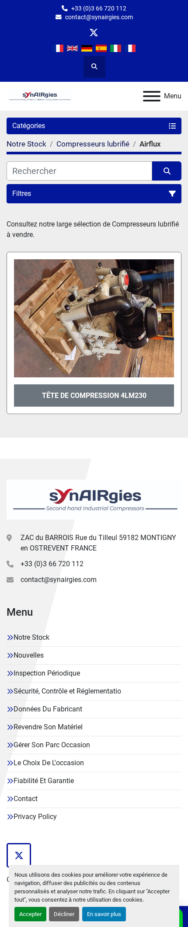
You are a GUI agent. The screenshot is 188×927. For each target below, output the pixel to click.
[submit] (166, 171)
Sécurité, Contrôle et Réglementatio (67, 691)
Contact (26, 799)
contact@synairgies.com (99, 17)
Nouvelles (29, 655)
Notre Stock (31, 637)
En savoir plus (104, 914)
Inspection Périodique (47, 673)
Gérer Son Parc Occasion (52, 745)
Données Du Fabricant (48, 709)
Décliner (64, 914)
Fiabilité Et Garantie (44, 781)
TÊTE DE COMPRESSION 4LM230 (94, 395)
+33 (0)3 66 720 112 (98, 8)
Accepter (30, 914)
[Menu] (151, 96)
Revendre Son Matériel (48, 727)
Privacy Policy (35, 816)
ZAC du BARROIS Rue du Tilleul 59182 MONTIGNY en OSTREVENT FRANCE (98, 542)
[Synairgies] (94, 499)
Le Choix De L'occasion (49, 763)
